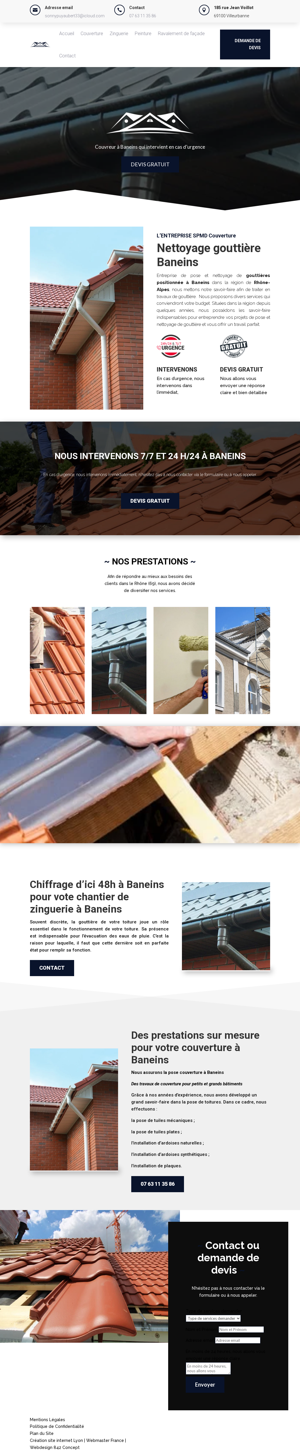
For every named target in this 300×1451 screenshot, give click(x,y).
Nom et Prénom (201, 1329)
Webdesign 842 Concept (55, 1447)
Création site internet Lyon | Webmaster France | (78, 1440)
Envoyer (205, 1384)
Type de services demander (214, 1311)
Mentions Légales (47, 1419)
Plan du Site (42, 1433)
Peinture (143, 33)
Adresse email (200, 1340)
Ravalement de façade (181, 33)
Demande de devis (248, 44)
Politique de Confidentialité (57, 1426)
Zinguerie (119, 33)
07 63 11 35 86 (142, 15)
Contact (67, 56)
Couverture (92, 33)
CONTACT (52, 968)
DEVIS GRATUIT (150, 164)
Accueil (66, 33)
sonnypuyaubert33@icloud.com (75, 15)
